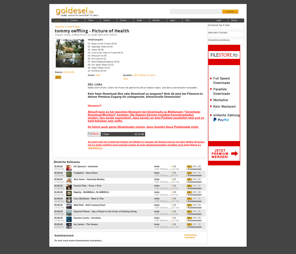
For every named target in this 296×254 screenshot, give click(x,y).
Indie (98, 75)
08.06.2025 (68, 72)
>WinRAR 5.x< (95, 148)
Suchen (230, 11)
